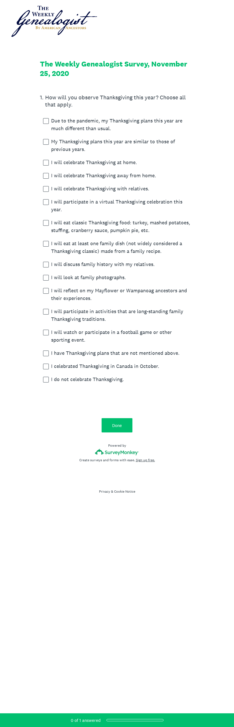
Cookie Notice (124, 491)
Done (117, 425)
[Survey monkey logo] (117, 452)
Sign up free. (145, 460)
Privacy (104, 491)
